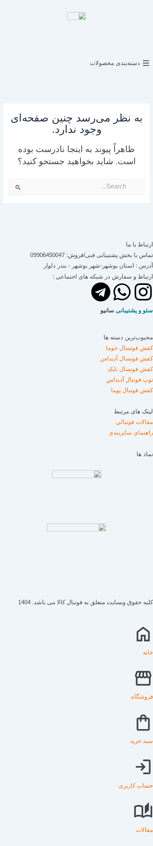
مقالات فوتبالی (134, 422)
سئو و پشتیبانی (134, 310)
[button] (76, 63)
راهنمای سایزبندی (131, 432)
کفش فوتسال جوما (129, 348)
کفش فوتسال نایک (130, 369)
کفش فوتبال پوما (132, 390)
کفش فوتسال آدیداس (126, 358)
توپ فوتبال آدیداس (129, 380)
